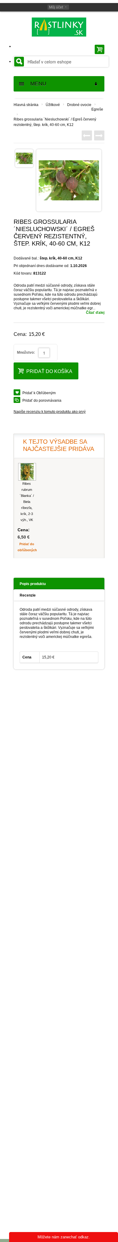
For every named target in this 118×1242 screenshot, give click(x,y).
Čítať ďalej (95, 312)
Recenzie (28, 595)
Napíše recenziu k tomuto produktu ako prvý (50, 412)
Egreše (97, 109)
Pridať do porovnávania (41, 400)
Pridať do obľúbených (27, 547)
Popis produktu (33, 584)
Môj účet (56, 7)
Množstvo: (26, 352)
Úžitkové (53, 105)
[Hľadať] (19, 61)
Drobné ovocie (79, 105)
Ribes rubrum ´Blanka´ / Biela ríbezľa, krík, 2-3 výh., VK (27, 502)
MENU (36, 84)
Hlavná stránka (26, 105)
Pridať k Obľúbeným (39, 393)
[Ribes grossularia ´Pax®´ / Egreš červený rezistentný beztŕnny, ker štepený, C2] (99, 135)
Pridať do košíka (49, 371)
